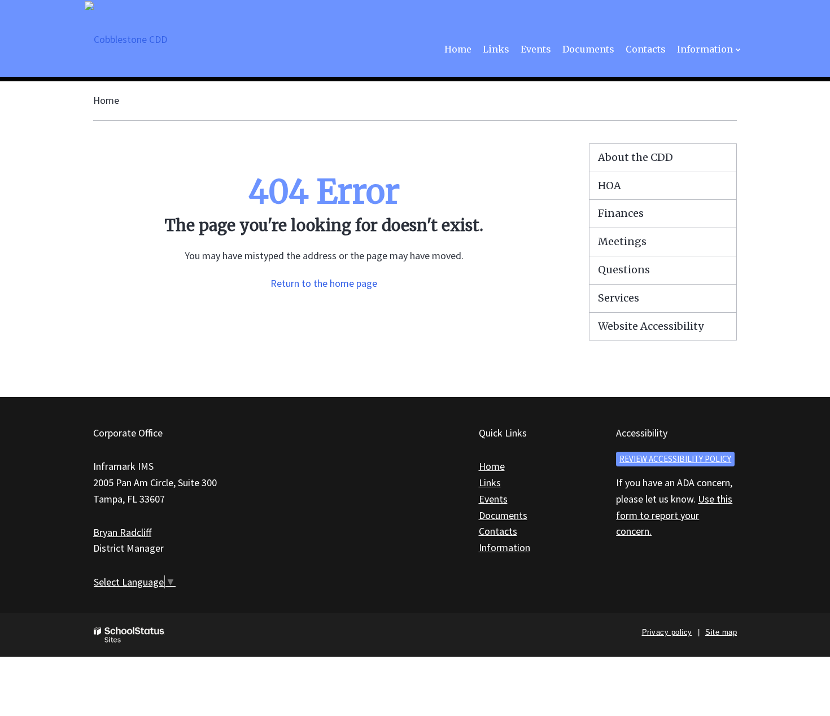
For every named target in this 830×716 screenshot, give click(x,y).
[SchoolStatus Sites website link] (129, 635)
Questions (624, 269)
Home (106, 100)
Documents (503, 515)
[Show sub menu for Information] (738, 49)
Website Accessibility (651, 326)
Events (493, 498)
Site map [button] (721, 632)
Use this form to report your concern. (674, 515)
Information (504, 547)
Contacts (498, 531)
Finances (621, 213)
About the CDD (635, 157)
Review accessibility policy (675, 458)
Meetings (622, 241)
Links (490, 482)
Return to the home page (323, 283)
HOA (609, 185)
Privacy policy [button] (667, 632)
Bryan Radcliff (122, 532)
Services (618, 297)
